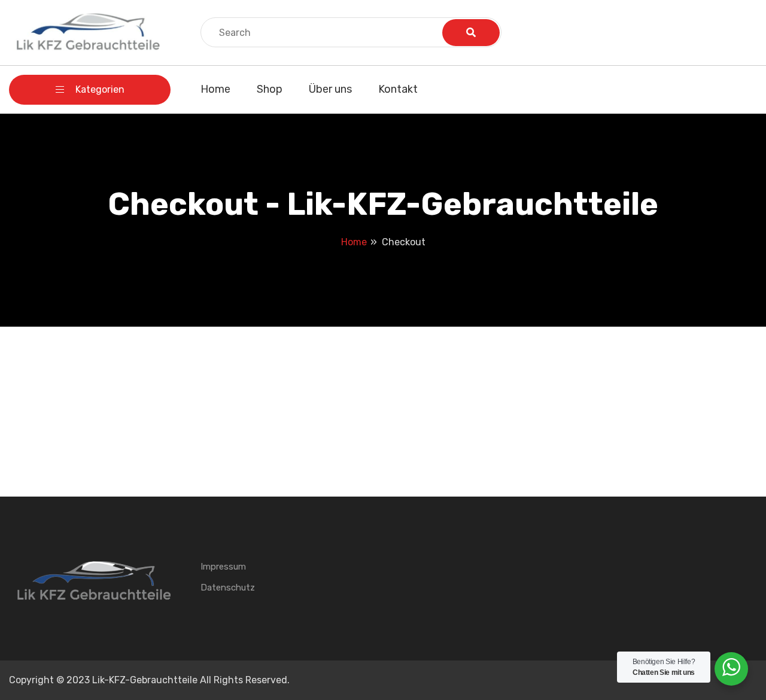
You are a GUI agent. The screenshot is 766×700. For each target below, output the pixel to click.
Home (215, 89)
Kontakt (398, 89)
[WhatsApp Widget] (731, 667)
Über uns (330, 89)
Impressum (223, 566)
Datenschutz (227, 587)
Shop (269, 89)
